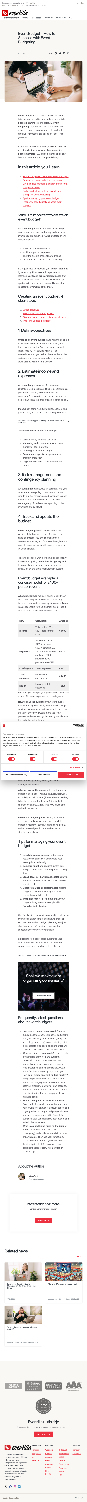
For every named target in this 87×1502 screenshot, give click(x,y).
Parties (61, 1475)
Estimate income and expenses (38, 313)
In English (80, 3)
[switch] (33, 759)
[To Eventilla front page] (18, 1448)
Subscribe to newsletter (10, 5)
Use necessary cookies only (16, 775)
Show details (75, 767)
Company (76, 1450)
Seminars (62, 1460)
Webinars (49, 1450)
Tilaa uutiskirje (43, 1434)
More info (31, 3)
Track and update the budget (37, 321)
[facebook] (10, 1486)
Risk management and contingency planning (44, 317)
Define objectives (31, 310)
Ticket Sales (64, 1450)
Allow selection (43, 775)
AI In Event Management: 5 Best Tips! (62, 1284)
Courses (48, 1454)
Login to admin (41, 5)
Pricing (25, 18)
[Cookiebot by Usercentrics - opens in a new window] (74, 725)
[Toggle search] (70, 18)
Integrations (36, 1454)
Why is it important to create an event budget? (46, 176)
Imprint (5, 1498)
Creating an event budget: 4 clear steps (42, 180)
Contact (42, 1220)
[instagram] (15, 1486)
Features (35, 1450)
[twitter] (6, 1486)
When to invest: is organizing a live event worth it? (22, 1328)
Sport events (64, 1464)
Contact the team (43, 995)
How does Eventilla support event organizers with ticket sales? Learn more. (41, 421)
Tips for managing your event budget (41, 198)
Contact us (76, 1454)
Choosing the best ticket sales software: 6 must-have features (41, 955)
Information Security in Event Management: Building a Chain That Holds (21, 1286)
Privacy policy (14, 1498)
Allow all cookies (71, 775)
